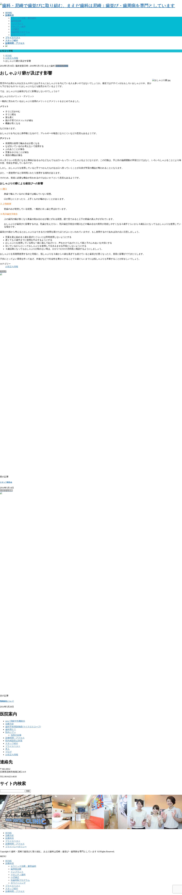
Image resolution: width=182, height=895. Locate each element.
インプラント (17, 23)
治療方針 (9, 724)
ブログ (8, 752)
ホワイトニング (18, 35)
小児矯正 (15, 29)
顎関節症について (7, 701)
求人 (7, 749)
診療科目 (9, 838)
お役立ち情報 (61, 66)
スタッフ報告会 (6, 482)
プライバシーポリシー (16, 846)
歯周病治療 (16, 21)
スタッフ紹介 (11, 743)
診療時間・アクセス (15, 738)
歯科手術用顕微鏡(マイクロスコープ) (23, 727)
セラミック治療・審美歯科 (23, 18)
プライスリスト (12, 746)
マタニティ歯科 (18, 26)
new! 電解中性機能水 (15, 721)
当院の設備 (16, 735)
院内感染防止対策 (13, 741)
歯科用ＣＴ (10, 729)
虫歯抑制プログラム (20, 32)
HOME (8, 833)
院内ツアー (10, 732)
